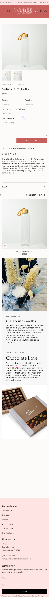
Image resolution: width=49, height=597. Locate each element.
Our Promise (7, 528)
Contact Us (7, 510)
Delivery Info (7, 524)
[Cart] (45, 11)
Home (4, 84)
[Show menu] (3, 11)
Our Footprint (8, 533)
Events (5, 519)
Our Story (6, 515)
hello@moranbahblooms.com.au (16, 559)
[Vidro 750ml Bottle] (24, 224)
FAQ (4, 186)
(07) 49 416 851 (8, 555)
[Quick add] (5, 246)
